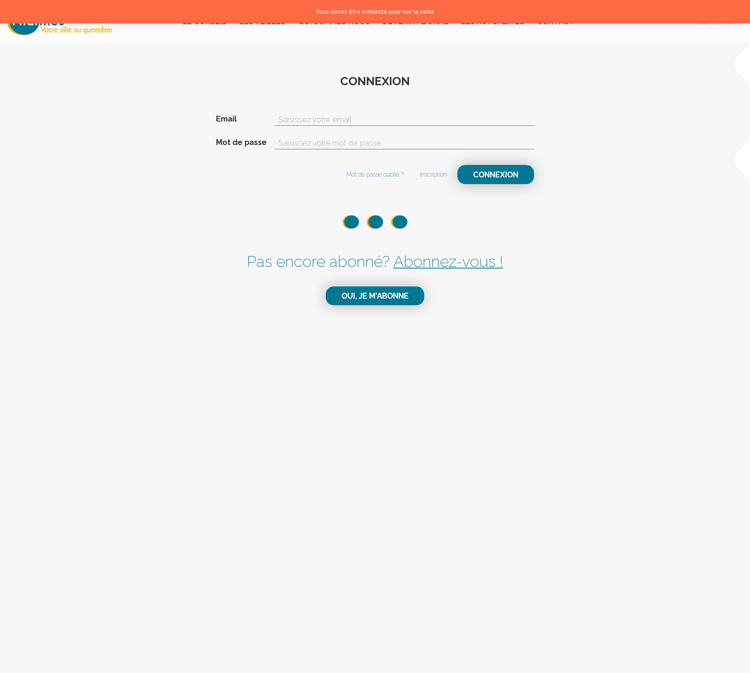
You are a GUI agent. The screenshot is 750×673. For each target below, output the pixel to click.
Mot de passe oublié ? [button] (375, 174)
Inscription (433, 174)
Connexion (495, 174)
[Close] (734, 11)
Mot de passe (241, 142)
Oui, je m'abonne (375, 296)
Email (226, 119)
